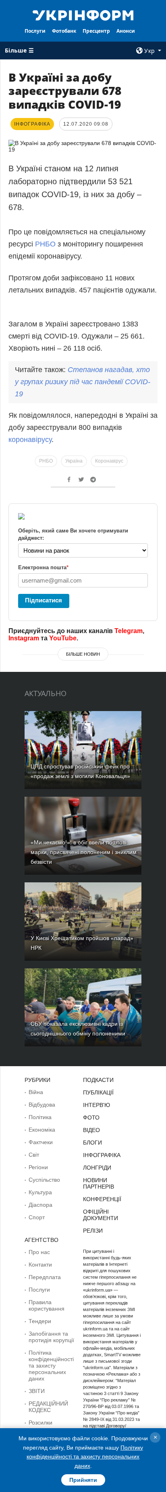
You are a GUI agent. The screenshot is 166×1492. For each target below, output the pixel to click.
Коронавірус (109, 461)
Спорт (37, 1217)
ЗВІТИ (37, 1391)
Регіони (38, 1167)
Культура (40, 1192)
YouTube (63, 638)
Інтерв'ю (96, 1105)
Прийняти (83, 1480)
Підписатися (43, 600)
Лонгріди (97, 1167)
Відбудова (42, 1104)
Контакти (40, 1264)
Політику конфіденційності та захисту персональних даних (85, 1456)
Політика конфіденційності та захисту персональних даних (51, 1365)
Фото (91, 1117)
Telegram (128, 630)
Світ (34, 1154)
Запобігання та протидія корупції (51, 1336)
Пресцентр (96, 30)
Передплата (45, 1277)
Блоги (92, 1142)
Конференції (102, 1199)
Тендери (40, 1321)
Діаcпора (40, 1205)
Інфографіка (101, 1155)
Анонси (125, 30)
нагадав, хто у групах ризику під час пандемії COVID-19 (82, 382)
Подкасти (98, 1080)
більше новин (83, 654)
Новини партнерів (98, 1183)
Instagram (23, 638)
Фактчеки (41, 1142)
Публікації (98, 1092)
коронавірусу (30, 440)
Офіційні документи (100, 1214)
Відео (91, 1130)
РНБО (45, 244)
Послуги (35, 30)
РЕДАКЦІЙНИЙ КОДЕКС (48, 1406)
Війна (36, 1092)
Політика (40, 1117)
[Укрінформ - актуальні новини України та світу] (83, 14)
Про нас (39, 1252)
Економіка (42, 1129)
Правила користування (46, 1305)
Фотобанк (64, 30)
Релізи (93, 1230)
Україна (74, 461)
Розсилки (40, 1422)
